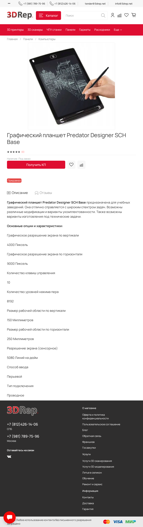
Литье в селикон (92, 472)
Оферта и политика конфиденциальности (95, 416)
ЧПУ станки (54, 30)
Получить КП (36, 165)
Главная (12, 39)
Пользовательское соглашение (101, 424)
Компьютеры (47, 39)
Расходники (102, 30)
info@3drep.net (124, 3)
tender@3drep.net (95, 3)
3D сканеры (35, 30)
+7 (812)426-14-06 (65, 3)
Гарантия (87, 509)
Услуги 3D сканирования (97, 461)
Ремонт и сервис (92, 484)
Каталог (52, 15)
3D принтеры (15, 30)
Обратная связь (91, 436)
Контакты (88, 497)
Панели (70, 30)
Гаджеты (85, 30)
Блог (85, 430)
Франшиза (88, 442)
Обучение (88, 478)
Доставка (88, 503)
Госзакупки (89, 447)
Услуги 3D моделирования (98, 466)
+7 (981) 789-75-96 (34, 3)
